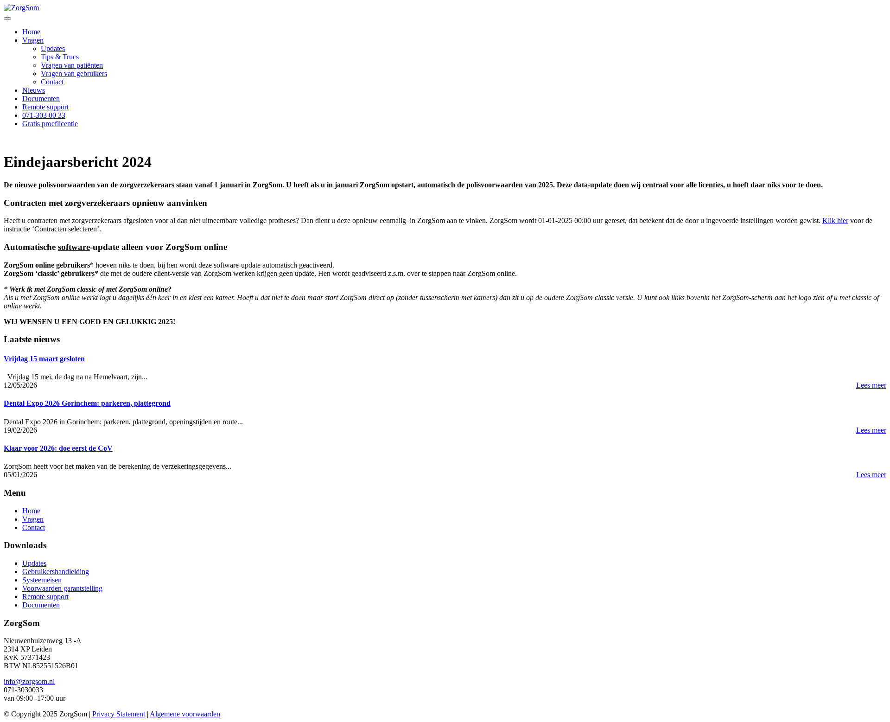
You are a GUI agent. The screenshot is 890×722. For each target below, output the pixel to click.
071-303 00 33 (43, 115)
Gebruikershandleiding (55, 571)
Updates (53, 48)
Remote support (45, 107)
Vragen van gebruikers (74, 73)
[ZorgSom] (21, 8)
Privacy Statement (118, 714)
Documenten (41, 98)
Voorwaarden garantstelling (62, 588)
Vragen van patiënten (72, 65)
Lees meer (871, 385)
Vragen (33, 40)
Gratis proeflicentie (50, 124)
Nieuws (33, 90)
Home (31, 32)
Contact (52, 82)
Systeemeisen (42, 580)
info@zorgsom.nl (29, 681)
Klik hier (835, 220)
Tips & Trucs (60, 57)
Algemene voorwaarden (185, 714)
